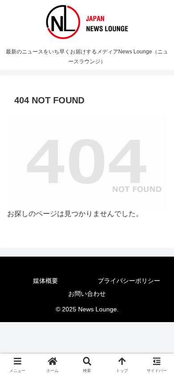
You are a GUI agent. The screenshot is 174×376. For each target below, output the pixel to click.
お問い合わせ (87, 293)
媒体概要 (45, 280)
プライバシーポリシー (129, 280)
